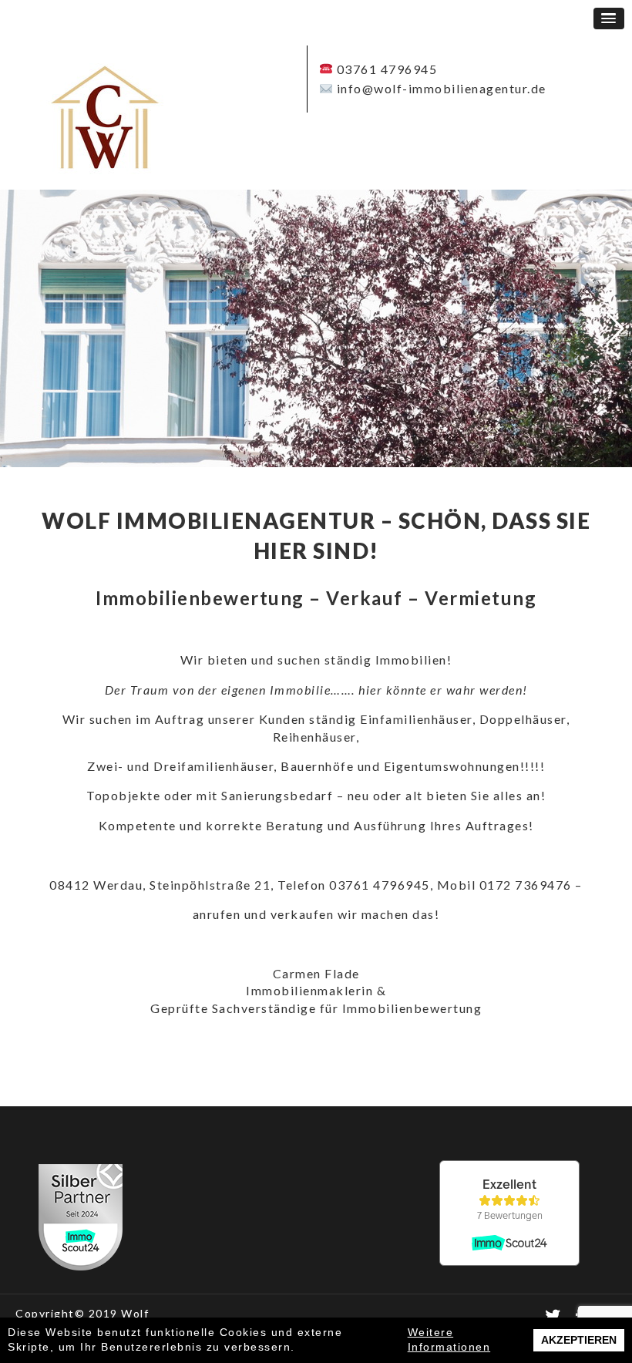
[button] (608, 18)
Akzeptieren (579, 1340)
